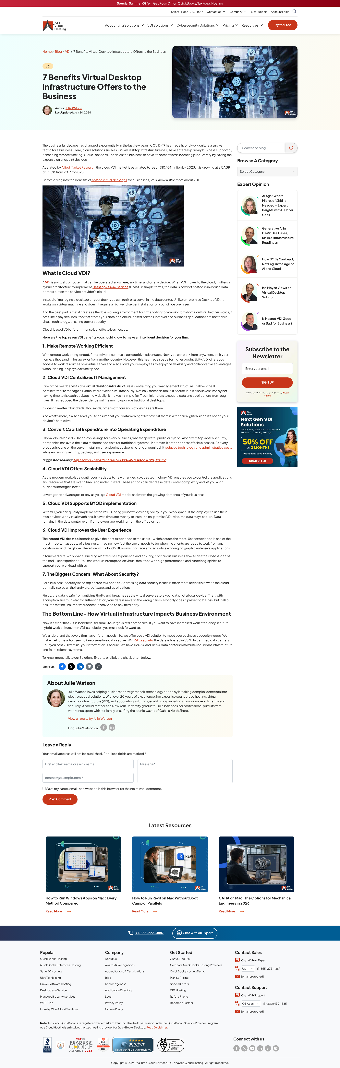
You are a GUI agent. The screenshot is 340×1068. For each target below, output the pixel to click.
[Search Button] (294, 12)
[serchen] (132, 1045)
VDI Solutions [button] (158, 25)
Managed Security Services (57, 996)
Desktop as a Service (53, 990)
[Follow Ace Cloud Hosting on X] (244, 1048)
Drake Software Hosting (55, 984)
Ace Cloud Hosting (191, 1062)
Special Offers (179, 984)
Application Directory (118, 990)
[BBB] (47, 1045)
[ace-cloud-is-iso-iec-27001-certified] (170, 1045)
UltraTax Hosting (50, 977)
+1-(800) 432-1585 (274, 1003)
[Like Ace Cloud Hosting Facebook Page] (236, 1048)
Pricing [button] (228, 25)
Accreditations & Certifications (124, 971)
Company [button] (236, 11)
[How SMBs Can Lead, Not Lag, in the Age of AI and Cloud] (250, 264)
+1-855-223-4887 (149, 933)
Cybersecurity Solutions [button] (195, 25)
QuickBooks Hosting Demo (187, 971)
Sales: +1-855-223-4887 (187, 11)
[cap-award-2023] (81, 1044)
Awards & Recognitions (120, 965)
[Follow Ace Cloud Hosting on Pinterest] (268, 1048)
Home (47, 51)
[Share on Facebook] (62, 666)
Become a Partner (181, 1002)
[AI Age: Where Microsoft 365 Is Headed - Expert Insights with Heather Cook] (250, 206)
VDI (67, 51)
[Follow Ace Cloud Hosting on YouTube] (252, 1048)
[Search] (291, 148)
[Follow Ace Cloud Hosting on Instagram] (276, 1048)
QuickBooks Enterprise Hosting (60, 965)
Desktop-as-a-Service (110, 287)
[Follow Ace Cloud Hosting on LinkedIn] (260, 1048)
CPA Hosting (178, 990)
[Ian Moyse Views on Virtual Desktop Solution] (250, 293)
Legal (108, 996)
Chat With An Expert (198, 933)
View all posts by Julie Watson (90, 718)
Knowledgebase (116, 984)
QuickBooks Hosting (53, 958)
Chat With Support (253, 995)
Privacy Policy (114, 1002)
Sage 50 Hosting (51, 971)
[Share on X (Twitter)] (71, 666)
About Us (111, 958)
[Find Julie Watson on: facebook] (103, 727)
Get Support (259, 11)
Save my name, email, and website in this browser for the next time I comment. (104, 789)
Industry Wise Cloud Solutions (59, 1009)
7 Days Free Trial (180, 958)
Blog (58, 51)
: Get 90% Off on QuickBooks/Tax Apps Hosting (170, 3)
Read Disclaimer (156, 1027)
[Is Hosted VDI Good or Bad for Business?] (250, 321)
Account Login (280, 11)
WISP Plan (46, 1002)
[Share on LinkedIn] (80, 666)
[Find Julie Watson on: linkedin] (112, 727)
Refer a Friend (179, 996)
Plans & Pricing (179, 977)
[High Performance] (103, 1045)
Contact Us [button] (214, 11)
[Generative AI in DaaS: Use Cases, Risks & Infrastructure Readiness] (250, 236)
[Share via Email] (89, 666)
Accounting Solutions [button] (122, 25)
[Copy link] (98, 666)
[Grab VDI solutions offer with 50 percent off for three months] (267, 437)
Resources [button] (250, 25)
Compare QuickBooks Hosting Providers (196, 965)
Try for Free (282, 25)
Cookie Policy (114, 1009)
